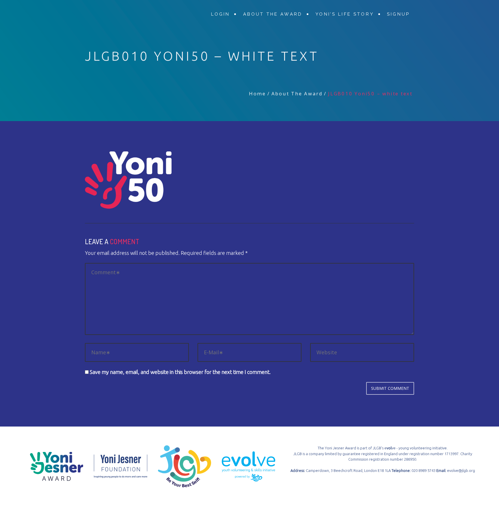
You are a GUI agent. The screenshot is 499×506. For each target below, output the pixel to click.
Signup (398, 14)
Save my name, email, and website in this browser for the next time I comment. (180, 372)
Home (257, 93)
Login (220, 14)
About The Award (272, 14)
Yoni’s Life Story (344, 14)
